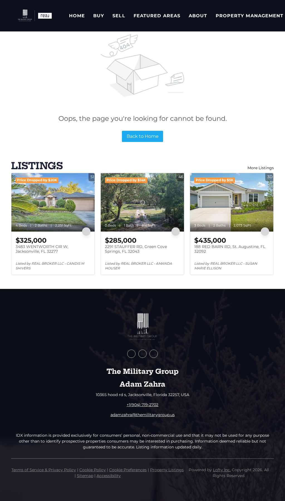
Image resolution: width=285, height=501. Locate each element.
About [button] (198, 15)
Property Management (250, 15)
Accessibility (109, 475)
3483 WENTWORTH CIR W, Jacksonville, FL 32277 (42, 249)
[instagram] (153, 354)
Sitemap (85, 475)
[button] (34, 16)
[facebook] (131, 354)
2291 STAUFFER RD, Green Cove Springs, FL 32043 (136, 249)
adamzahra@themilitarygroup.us (142, 414)
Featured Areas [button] (157, 15)
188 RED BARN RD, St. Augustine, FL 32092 (229, 249)
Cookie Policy (92, 469)
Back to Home (143, 136)
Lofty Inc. (222, 469)
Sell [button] (118, 15)
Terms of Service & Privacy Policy (43, 469)
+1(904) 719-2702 (142, 404)
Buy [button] (98, 15)
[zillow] (142, 354)
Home (77, 15)
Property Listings (167, 469)
